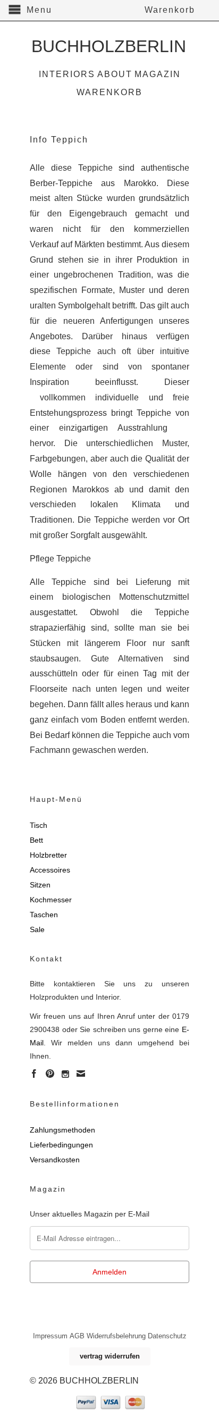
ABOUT (114, 74)
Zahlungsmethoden (62, 1130)
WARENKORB (109, 92)
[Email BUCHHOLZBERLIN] (81, 1073)
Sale (37, 929)
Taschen (44, 914)
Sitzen (40, 885)
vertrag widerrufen (110, 1356)
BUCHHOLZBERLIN (108, 45)
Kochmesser (51, 899)
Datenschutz (167, 1336)
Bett (36, 840)
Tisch (38, 825)
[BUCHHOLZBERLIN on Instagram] (65, 1074)
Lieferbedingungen (61, 1145)
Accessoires (50, 870)
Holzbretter (48, 855)
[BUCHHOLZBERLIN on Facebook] (34, 1073)
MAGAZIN (157, 74)
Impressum (50, 1336)
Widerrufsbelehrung (116, 1336)
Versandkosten (55, 1159)
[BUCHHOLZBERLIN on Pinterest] (50, 1073)
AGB (77, 1336)
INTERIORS (67, 74)
